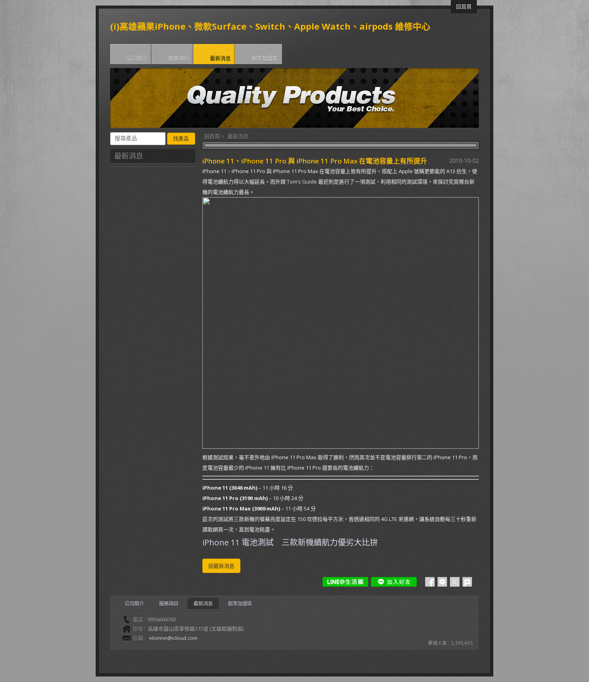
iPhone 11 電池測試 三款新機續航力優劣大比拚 (290, 542)
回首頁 (212, 136)
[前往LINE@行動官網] (345, 582)
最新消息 (238, 136)
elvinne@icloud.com (173, 638)
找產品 (181, 138)
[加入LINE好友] (394, 582)
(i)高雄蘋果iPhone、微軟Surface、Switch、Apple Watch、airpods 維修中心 (270, 26)
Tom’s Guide (302, 181)
